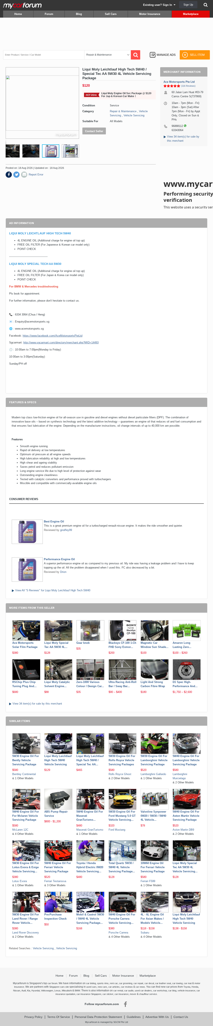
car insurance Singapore (89, 994)
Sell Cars (110, 14)
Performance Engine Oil (59, 559)
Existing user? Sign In (158, 4)
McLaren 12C (20, 829)
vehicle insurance (186, 990)
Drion (63, 571)
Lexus (57, 990)
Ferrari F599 (148, 881)
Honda (195, 987)
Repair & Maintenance (123, 111)
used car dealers (143, 990)
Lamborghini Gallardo (153, 774)
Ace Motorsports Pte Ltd (179, 81)
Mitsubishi (67, 990)
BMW (77, 990)
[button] (12, 151)
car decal (149, 983)
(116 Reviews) (188, 86)
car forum (52, 983)
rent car (114, 983)
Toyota (186, 987)
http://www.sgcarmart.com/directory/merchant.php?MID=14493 (61, 342)
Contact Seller (94, 131)
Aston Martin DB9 (183, 829)
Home (18, 14)
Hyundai (35, 990)
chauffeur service (148, 994)
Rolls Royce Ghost (120, 774)
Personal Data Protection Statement (98, 1017)
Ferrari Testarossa (55, 881)
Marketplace (190, 14)
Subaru (145, 932)
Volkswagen (47, 990)
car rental (118, 990)
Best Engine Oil (54, 521)
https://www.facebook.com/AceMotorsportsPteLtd (52, 335)
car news (140, 987)
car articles (114, 987)
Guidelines (134, 1017)
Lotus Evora (19, 881)
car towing (177, 983)
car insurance (122, 994)
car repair (138, 983)
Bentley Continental (24, 774)
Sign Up (188, 4)
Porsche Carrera (118, 932)
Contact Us (180, 1017)
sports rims (103, 983)
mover (133, 994)
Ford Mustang (117, 829)
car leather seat (163, 983)
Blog (79, 14)
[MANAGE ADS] (163, 51)
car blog (172, 990)
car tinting (91, 983)
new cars (102, 987)
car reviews (127, 987)
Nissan (16, 990)
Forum (49, 14)
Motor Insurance (149, 14)
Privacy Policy (33, 1017)
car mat (188, 983)
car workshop (160, 990)
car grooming (125, 983)
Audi (23, 990)
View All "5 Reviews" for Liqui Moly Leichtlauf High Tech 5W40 (52, 590)
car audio (129, 990)
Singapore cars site (59, 987)
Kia (28, 990)
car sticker (108, 994)
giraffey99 (66, 530)
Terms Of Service (58, 1017)
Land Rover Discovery (25, 932)
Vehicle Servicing (134, 115)
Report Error (36, 174)
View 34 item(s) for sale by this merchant (37, 703)
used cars (91, 987)
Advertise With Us (157, 1017)
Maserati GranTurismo (89, 829)
